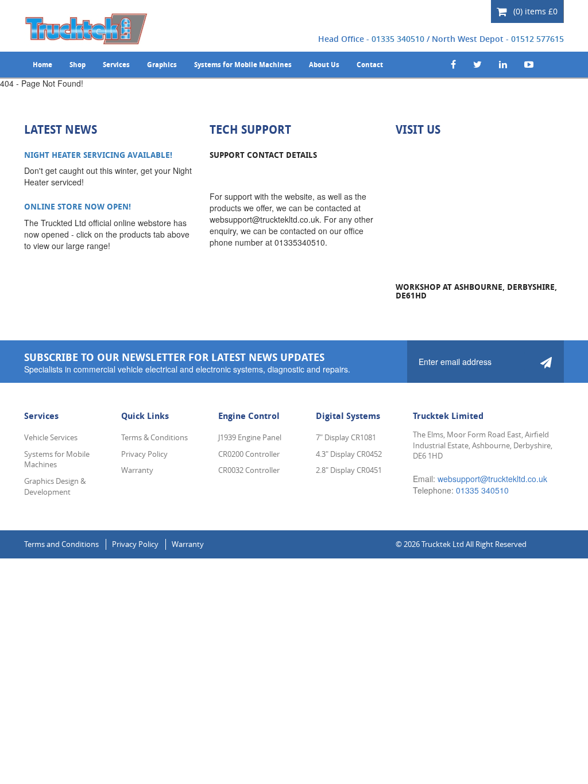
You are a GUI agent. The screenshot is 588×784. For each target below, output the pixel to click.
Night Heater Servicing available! (98, 154)
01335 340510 (398, 38)
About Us (324, 64)
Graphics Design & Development (55, 486)
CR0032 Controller (249, 470)
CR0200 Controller (249, 454)
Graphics (162, 64)
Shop (77, 64)
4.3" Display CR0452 (349, 454)
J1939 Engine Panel (249, 437)
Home (42, 64)
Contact (370, 64)
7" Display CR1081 (346, 437)
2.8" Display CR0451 (349, 470)
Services (116, 64)
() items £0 (534, 11)
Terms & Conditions (154, 437)
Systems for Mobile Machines (243, 64)
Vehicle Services (51, 437)
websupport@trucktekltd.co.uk (492, 478)
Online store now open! (77, 206)
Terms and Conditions (61, 544)
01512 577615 (537, 38)
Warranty (137, 470)
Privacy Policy (144, 454)
